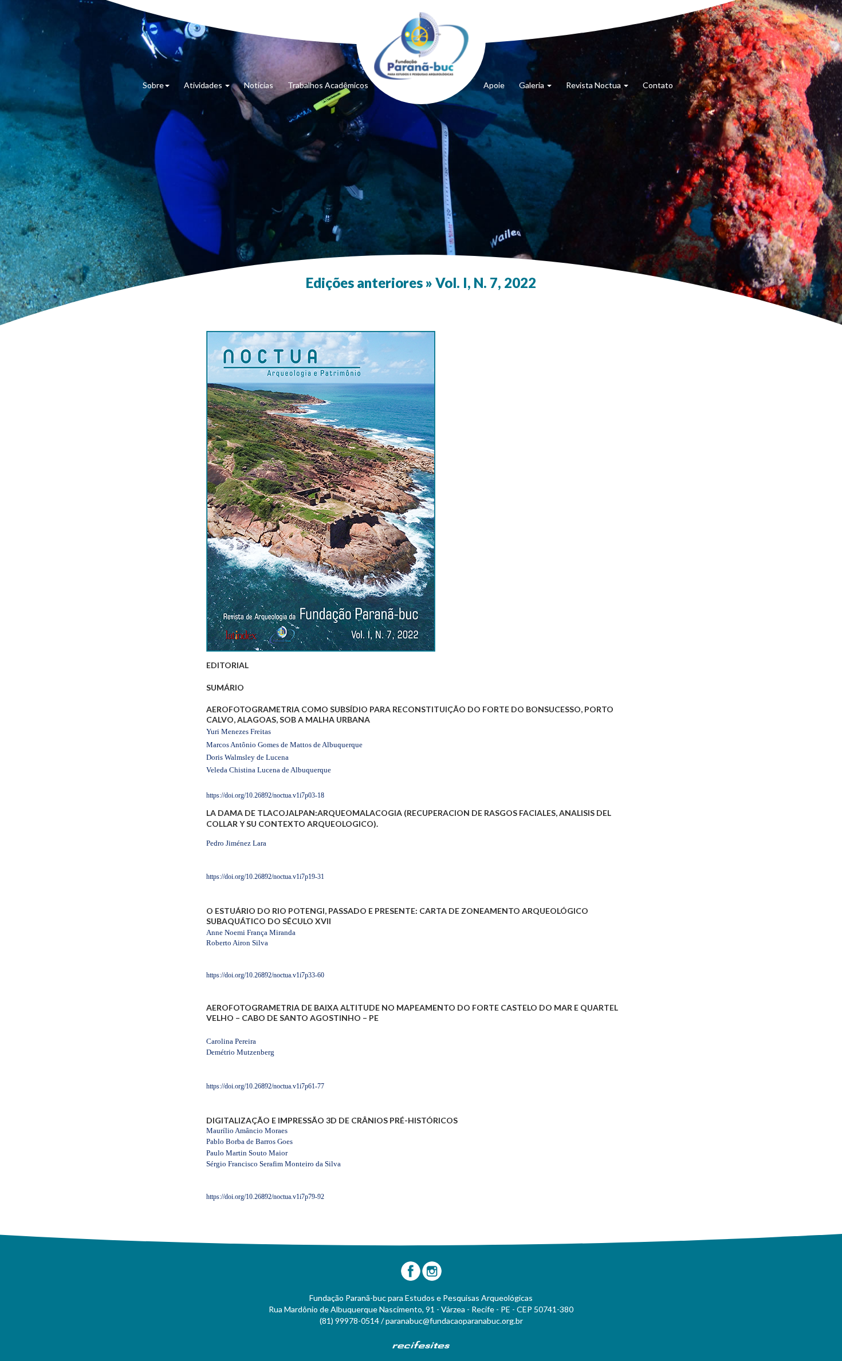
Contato (658, 85)
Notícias (258, 85)
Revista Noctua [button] (594, 85)
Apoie (494, 85)
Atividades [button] (204, 85)
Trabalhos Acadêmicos (328, 85)
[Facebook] (410, 1271)
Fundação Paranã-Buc (421, 46)
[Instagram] (432, 1271)
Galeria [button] (532, 85)
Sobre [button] (153, 85)
